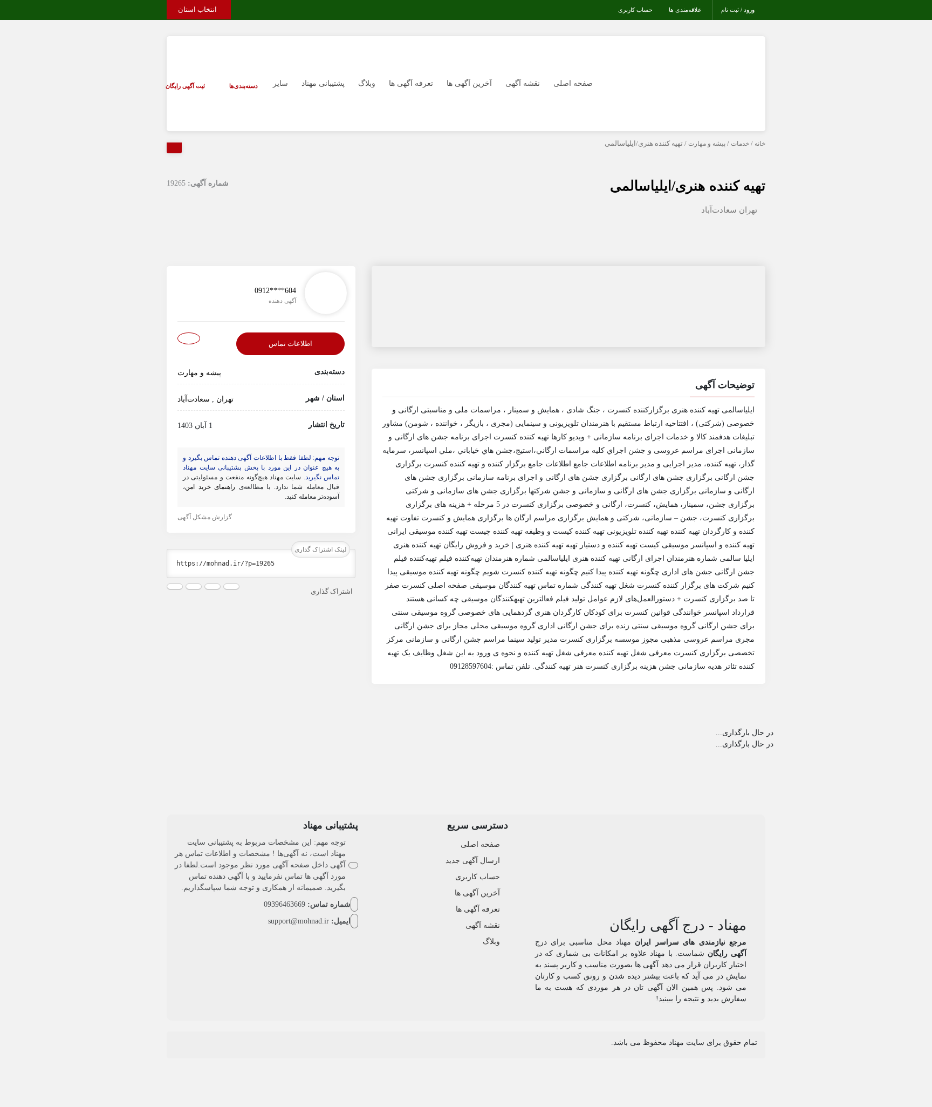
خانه (760, 143)
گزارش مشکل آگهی (204, 517)
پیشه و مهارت (706, 143)
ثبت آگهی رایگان (185, 86)
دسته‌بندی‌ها (243, 86)
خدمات (740, 143)
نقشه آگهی (522, 83)
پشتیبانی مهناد (323, 83)
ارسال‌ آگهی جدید (473, 861)
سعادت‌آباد (719, 210)
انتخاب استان (197, 9)
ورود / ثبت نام (738, 9)
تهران (748, 210)
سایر (280, 83)
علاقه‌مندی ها (685, 9)
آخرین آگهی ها (469, 83)
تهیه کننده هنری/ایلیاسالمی (687, 186)
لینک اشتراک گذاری (320, 549)
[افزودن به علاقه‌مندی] (188, 339)
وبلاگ (366, 83)
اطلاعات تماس (290, 344)
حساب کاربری (635, 9)
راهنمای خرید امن (210, 487)
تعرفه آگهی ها (411, 83)
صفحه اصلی (573, 83)
